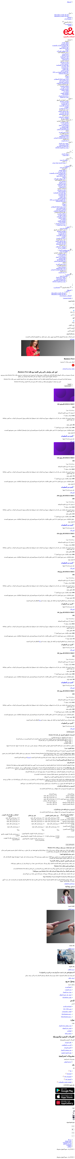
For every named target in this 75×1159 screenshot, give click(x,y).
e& (70, 1071)
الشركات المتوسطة (64, 114)
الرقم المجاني (65, 59)
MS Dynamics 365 (64, 128)
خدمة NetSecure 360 (64, 73)
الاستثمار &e (68, 1079)
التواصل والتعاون (64, 93)
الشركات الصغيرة (64, 112)
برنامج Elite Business (66, 1014)
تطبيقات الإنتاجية (64, 122)
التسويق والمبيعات (64, 89)
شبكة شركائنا (68, 1033)
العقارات (66, 107)
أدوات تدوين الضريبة (64, 132)
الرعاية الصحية (65, 104)
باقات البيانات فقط (64, 48)
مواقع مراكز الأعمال (64, 143)
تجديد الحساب (68, 989)
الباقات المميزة (65, 44)
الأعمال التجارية (65, 103)
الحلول (68, 227)
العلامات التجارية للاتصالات (64, 1082)
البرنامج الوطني (67, 1061)
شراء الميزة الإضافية (69, 883)
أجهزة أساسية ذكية (64, 80)
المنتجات (67, 166)
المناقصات (68, 1145)
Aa (73, 312)
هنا (40, 600)
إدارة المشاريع (65, 124)
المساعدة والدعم (67, 1006)
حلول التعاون (65, 69)
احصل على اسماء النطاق (65, 995)
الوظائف (69, 1146)
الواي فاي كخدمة (64, 56)
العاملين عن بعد (65, 118)
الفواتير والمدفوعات (64, 145)
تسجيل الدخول (65, 153)
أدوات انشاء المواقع (64, 136)
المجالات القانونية (64, 86)
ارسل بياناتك (71, 978)
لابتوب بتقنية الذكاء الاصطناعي (61, 79)
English (69, 298)
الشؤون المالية (65, 90)
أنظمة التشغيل (65, 126)
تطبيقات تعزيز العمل (64, 125)
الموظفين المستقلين (64, 117)
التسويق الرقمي (65, 63)
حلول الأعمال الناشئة (63, 111)
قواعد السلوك (68, 1141)
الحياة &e (69, 1073)
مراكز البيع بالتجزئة (64, 108)
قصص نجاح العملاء (66, 1028)
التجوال (67, 49)
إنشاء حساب (65, 155)
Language (65, 298)
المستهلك (69, 2)
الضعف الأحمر (71, 331)
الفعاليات (69, 1031)
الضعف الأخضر (70, 328)
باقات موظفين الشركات (63, 51)
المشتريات (66, 91)
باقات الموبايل (68, 1042)
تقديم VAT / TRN (67, 1009)
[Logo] (68, 37)
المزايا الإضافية (65, 46)
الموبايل (67, 76)
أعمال (67, 291)
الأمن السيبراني (65, 66)
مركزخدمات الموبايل (64, 96)
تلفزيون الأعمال (65, 58)
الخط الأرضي (65, 53)
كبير (72, 315)
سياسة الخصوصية (67, 1142)
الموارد (68, 274)
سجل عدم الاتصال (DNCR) (62, 147)
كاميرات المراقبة (64, 62)
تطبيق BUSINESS (67, 997)
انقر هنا (29, 757)
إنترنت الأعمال (65, 55)
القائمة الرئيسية (64, 160)
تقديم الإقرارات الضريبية (63, 146)
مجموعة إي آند (67, 18)
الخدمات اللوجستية (64, 105)
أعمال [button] (70, 13)
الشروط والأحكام (70, 731)
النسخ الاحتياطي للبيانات (63, 129)
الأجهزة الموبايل (67, 1047)
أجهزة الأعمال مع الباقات (63, 83)
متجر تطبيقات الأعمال (64, 250)
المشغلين (69, 17)
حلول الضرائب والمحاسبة (62, 65)
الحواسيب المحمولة (64, 82)
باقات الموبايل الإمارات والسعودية (60, 45)
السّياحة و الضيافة (64, 101)
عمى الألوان (71, 325)
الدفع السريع (57, 287)
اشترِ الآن (72, 441)
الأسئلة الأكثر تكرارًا (70, 844)
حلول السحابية (65, 68)
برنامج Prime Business (66, 1016)
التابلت (67, 77)
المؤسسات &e (67, 1076)
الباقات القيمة (65, 42)
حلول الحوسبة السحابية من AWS (61, 72)
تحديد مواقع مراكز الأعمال (65, 1025)
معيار (71, 312)
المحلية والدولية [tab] (68, 385)
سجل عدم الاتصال (64, 97)
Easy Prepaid (65, 94)
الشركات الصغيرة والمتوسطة (61, 14)
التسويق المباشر (65, 70)
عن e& (69, 1139)
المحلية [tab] (69, 384)
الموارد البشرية (65, 87)
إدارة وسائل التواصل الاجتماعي (61, 138)
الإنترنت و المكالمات (66, 1045)
